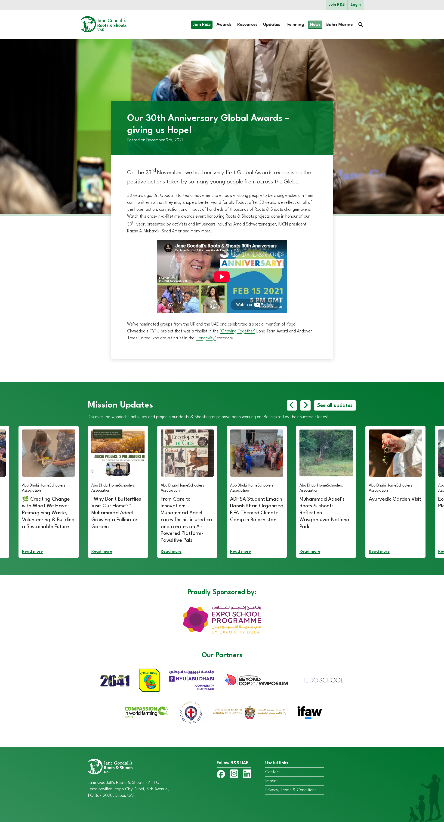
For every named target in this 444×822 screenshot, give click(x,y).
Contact (272, 772)
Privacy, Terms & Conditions (290, 790)
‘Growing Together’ (237, 331)
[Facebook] (221, 775)
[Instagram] (234, 775)
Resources (247, 25)
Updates (271, 25)
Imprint (271, 781)
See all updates (335, 405)
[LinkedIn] (247, 775)
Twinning (295, 25)
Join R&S (337, 5)
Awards (223, 25)
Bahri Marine (339, 25)
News (315, 25)
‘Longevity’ (206, 338)
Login (356, 5)
